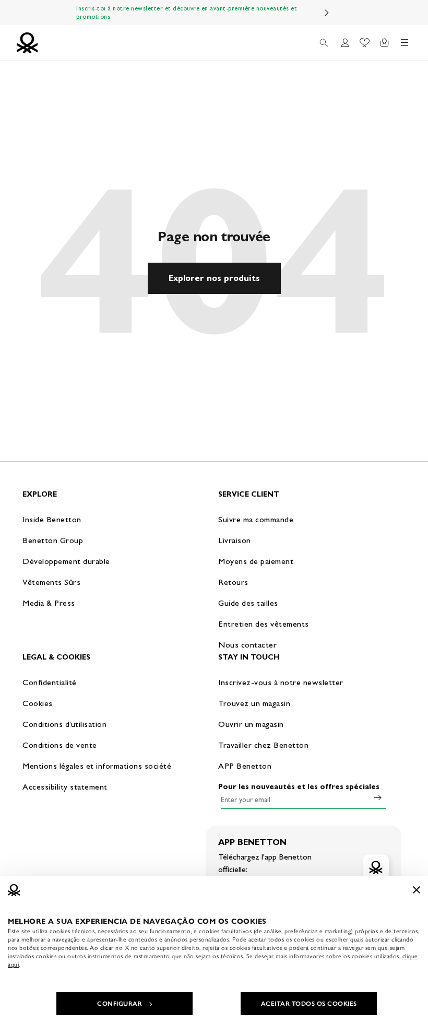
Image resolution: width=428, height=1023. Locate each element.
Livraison (234, 540)
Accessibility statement (65, 787)
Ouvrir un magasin (251, 724)
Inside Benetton (51, 519)
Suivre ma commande (255, 519)
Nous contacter (247, 645)
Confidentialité (49, 682)
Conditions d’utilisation (64, 724)
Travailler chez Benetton (263, 745)
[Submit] (378, 797)
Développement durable (66, 561)
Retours (233, 582)
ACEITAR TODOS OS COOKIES (309, 1003)
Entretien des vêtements (263, 624)
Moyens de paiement (255, 561)
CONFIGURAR (119, 1003)
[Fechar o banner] (416, 889)
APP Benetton (244, 766)
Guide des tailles (248, 603)
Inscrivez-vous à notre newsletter (280, 682)
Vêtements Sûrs (51, 582)
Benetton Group (52, 540)
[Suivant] (326, 12)
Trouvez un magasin (254, 703)
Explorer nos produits (214, 278)
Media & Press (48, 603)
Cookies (37, 703)
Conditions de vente (59, 745)
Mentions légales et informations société (96, 766)
